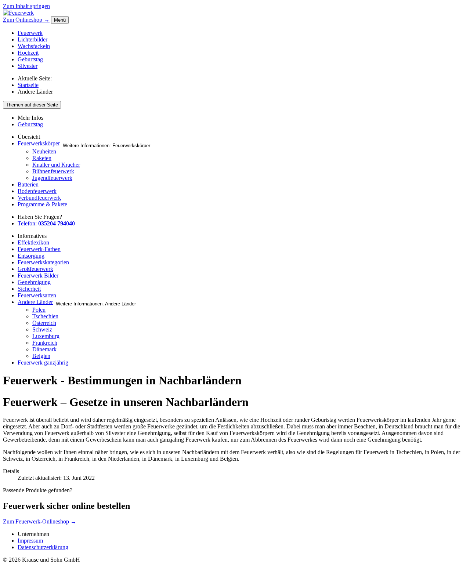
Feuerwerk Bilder (38, 275)
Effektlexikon (33, 242)
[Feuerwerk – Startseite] (18, 13)
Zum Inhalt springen (26, 6)
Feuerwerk (30, 33)
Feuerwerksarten (37, 295)
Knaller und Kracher (56, 165)
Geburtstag (30, 59)
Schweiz (42, 329)
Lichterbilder (32, 39)
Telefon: (46, 223)
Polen (39, 310)
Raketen (41, 158)
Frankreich (44, 343)
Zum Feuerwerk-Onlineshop (39, 521)
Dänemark (44, 349)
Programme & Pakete (42, 204)
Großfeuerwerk (35, 269)
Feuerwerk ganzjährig (43, 362)
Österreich (44, 323)
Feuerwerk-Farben (39, 249)
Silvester (27, 66)
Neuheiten (44, 151)
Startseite (28, 85)
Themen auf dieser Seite (32, 105)
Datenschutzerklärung (43, 547)
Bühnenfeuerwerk (53, 171)
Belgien (41, 356)
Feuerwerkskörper (39, 143)
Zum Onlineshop (26, 20)
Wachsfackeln (34, 46)
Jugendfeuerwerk (52, 178)
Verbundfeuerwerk (39, 198)
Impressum (30, 540)
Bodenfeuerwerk (37, 191)
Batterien (28, 184)
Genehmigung (34, 282)
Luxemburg (45, 336)
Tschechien (45, 316)
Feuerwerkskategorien (43, 262)
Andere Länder (35, 302)
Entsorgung (31, 256)
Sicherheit (29, 289)
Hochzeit (28, 53)
